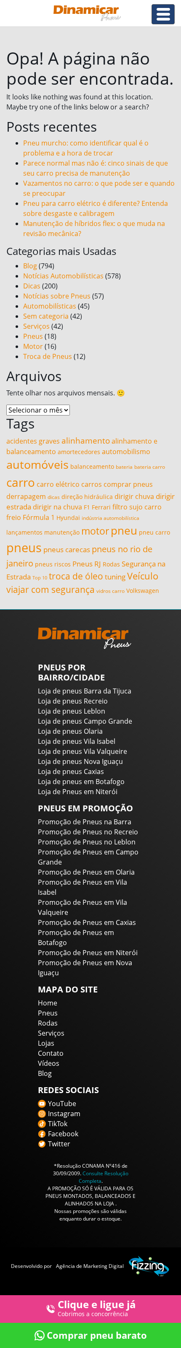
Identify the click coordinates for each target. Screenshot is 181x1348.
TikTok (57, 1123)
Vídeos (48, 1063)
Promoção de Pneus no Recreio (88, 831)
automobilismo (126, 451)
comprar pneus (128, 484)
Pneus (33, 336)
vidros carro (110, 591)
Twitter (59, 1143)
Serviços (36, 326)
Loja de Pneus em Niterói (77, 791)
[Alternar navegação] (163, 14)
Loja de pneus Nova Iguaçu (80, 761)
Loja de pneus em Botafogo (81, 781)
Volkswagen (142, 591)
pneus (24, 547)
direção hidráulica (87, 497)
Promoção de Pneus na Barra (84, 821)
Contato (51, 1053)
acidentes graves (33, 441)
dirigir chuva (134, 496)
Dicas (31, 286)
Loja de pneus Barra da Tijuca (84, 691)
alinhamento (85, 440)
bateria (124, 466)
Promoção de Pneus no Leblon (87, 842)
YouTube (62, 1103)
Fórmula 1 (39, 517)
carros (91, 484)
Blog (30, 265)
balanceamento (92, 466)
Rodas (111, 564)
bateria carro (149, 466)
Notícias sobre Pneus (56, 296)
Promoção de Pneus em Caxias (87, 922)
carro (20, 482)
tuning (115, 577)
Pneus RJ (86, 564)
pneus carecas (66, 549)
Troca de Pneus (47, 356)
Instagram (64, 1113)
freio (13, 517)
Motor (33, 346)
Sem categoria (46, 316)
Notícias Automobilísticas (63, 276)
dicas (54, 497)
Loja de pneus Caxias (71, 771)
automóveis (37, 464)
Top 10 (39, 578)
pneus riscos (53, 564)
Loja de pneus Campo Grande (85, 721)
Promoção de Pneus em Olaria (86, 872)
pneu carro (154, 532)
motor (95, 531)
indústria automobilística (110, 518)
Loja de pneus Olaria (70, 731)
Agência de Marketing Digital (90, 1266)
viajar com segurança (50, 589)
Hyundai (68, 518)
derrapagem (26, 496)
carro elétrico (58, 484)
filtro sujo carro (137, 507)
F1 (87, 507)
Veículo (142, 576)
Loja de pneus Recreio (73, 701)
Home (47, 1003)
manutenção (62, 532)
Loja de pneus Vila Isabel (76, 741)
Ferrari (101, 507)
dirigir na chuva (57, 507)
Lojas (46, 1043)
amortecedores (79, 452)
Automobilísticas (49, 306)
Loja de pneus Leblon (71, 711)
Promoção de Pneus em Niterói (88, 952)
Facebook (63, 1133)
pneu (124, 530)
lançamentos (24, 532)
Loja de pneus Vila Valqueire (82, 751)
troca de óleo (76, 576)
